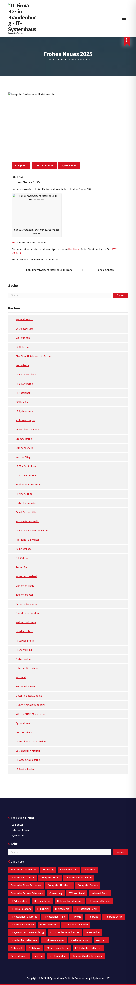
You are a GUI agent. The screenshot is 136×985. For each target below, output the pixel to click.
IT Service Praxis (25, 640)
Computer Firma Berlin (79, 877)
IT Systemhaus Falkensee (64, 932)
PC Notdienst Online (27, 429)
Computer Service (88, 885)
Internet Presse (44, 165)
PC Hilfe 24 (22, 402)
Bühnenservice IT (26, 447)
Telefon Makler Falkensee (87, 956)
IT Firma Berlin (42, 901)
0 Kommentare (106, 269)
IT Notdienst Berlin (87, 908)
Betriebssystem (24, 328)
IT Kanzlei (43, 908)
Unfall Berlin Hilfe (26, 475)
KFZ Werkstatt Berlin (27, 521)
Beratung (48, 869)
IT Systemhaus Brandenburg (27, 932)
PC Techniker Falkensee (88, 948)
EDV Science (22, 365)
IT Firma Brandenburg (69, 901)
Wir (13, 242)
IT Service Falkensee (22, 924)
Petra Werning (24, 649)
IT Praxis (76, 916)
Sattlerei (21, 677)
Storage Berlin (24, 438)
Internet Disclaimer (27, 668)
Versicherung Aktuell (28, 750)
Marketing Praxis (80, 940)
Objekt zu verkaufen (27, 613)
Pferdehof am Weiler (27, 539)
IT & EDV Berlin (24, 383)
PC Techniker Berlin (58, 948)
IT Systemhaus (24, 411)
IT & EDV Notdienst (27, 374)
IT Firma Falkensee (99, 901)
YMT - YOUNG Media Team (30, 714)
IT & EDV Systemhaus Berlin (32, 530)
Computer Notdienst (59, 885)
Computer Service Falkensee (27, 893)
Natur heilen (23, 659)
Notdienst (74, 249)
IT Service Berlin (25, 769)
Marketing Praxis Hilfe (28, 484)
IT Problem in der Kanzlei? (31, 741)
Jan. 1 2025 (18, 176)
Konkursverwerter (53, 940)
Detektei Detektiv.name (29, 695)
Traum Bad (22, 567)
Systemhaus (69, 165)
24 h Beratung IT (25, 420)
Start (48, 59)
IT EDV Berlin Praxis (27, 466)
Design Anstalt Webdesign (31, 704)
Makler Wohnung (26, 622)
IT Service (92, 916)
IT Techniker (93, 932)
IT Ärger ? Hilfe (24, 493)
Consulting (55, 893)
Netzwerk (101, 940)
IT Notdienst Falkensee (24, 916)
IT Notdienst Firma (54, 916)
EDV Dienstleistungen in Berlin (33, 356)
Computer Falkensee (22, 877)
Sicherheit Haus (25, 585)
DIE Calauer (22, 558)
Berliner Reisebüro (26, 604)
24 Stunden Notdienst (23, 869)
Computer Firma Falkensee (26, 885)
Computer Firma (50, 877)
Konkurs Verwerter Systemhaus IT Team (49, 269)
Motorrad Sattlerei (26, 576)
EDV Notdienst (76, 893)
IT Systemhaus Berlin (28, 759)
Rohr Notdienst (25, 732)
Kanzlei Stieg (23, 457)
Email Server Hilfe (26, 512)
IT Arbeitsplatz (24, 631)
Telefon (38, 956)
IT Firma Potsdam (21, 908)
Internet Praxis (99, 893)
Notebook (34, 948)
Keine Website (24, 548)
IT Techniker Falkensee (24, 940)
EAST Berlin (22, 347)
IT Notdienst (23, 392)
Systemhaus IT (24, 319)
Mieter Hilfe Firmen (26, 686)
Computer (60, 59)
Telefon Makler (24, 594)
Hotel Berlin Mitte (26, 503)
